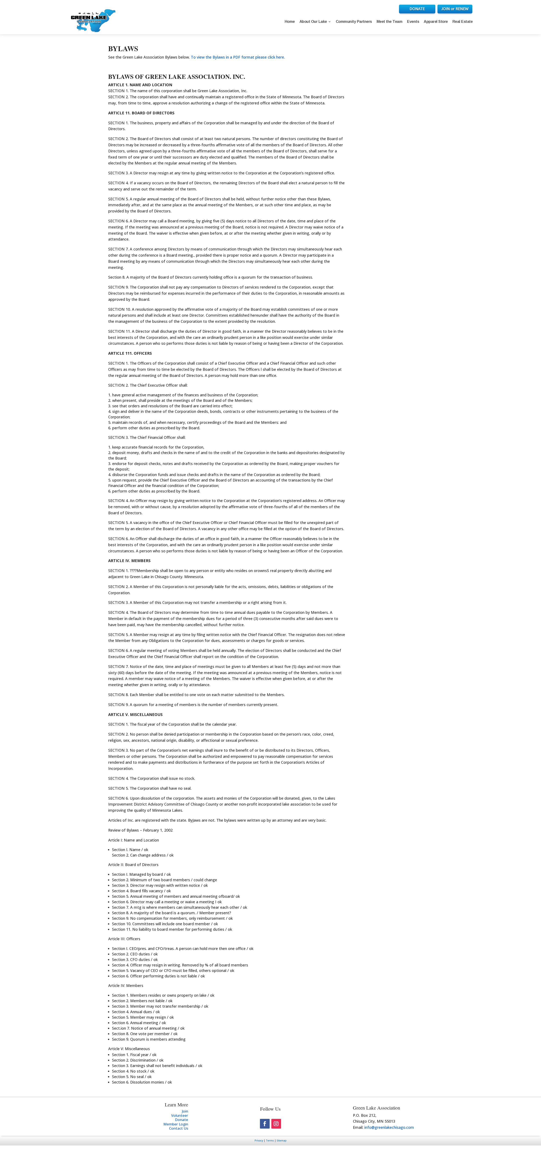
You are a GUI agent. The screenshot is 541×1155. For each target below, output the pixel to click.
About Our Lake (313, 21)
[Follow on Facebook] (265, 1124)
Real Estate (462, 21)
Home (290, 21)
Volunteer (179, 1115)
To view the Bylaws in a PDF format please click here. (238, 57)
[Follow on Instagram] (276, 1124)
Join (185, 1111)
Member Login (175, 1124)
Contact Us (178, 1128)
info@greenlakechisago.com (389, 1127)
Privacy (259, 1140)
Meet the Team (390, 21)
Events (413, 21)
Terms (270, 1140)
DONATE (417, 9)
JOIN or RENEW (455, 9)
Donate (181, 1119)
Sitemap (282, 1140)
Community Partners (354, 21)
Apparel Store (436, 21)
